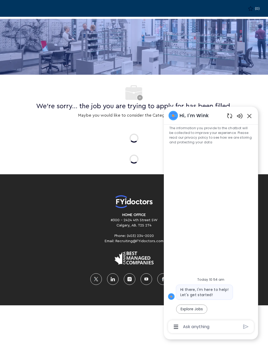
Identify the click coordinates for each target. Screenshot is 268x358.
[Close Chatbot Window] (249, 116)
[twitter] (96, 279)
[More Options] (176, 327)
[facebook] (163, 279)
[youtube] (146, 279)
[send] (246, 326)
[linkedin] (113, 279)
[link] (133, 201)
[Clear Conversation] (229, 115)
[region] (211, 221)
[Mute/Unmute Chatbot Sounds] (240, 116)
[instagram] (129, 279)
